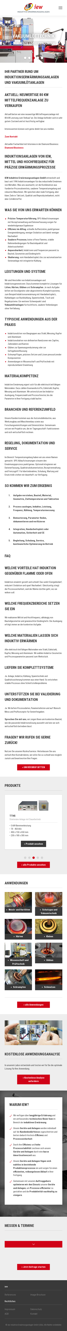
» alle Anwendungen (33, 1004)
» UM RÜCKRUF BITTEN (33, 767)
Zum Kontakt (11, 136)
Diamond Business (14, 147)
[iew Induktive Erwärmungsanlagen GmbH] (33, 7)
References (10, 1294)
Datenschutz (36, 1309)
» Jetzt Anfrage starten (33, 1266)
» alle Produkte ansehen (33, 864)
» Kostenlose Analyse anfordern (33, 1079)
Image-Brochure (37, 1294)
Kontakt (33, 1313)
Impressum (10, 1309)
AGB (7, 1313)
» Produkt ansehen (33, 843)
